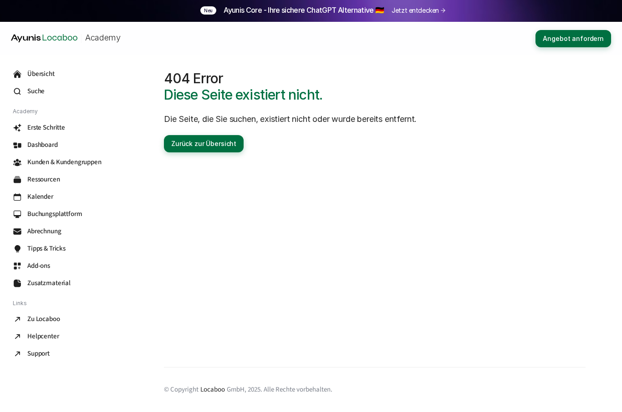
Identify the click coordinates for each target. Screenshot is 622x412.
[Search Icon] (63, 91)
